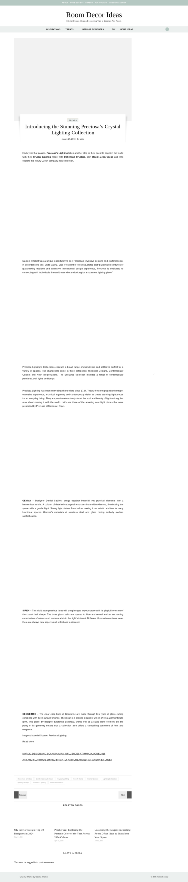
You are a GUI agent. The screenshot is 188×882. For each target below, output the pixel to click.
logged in (31, 862)
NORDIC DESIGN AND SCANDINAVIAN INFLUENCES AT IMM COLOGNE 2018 (63, 754)
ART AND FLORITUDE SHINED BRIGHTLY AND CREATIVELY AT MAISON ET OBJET (67, 760)
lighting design (23, 782)
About (65, 3)
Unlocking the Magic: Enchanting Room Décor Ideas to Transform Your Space (113, 833)
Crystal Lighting (63, 779)
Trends (70, 29)
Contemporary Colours (44, 779)
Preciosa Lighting (39, 782)
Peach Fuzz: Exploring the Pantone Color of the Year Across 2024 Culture (72, 833)
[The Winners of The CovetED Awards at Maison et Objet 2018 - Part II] (125, 794)
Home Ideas (126, 29)
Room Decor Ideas (94, 15)
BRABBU (89, 3)
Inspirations (53, 29)
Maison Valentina (117, 3)
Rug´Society (101, 3)
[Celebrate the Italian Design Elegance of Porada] (20, 794)
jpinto (82, 139)
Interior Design (92, 779)
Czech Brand (78, 779)
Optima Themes (42, 877)
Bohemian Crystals (25, 779)
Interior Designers (93, 29)
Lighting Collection (110, 779)
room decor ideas (56, 782)
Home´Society (77, 3)
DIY (113, 29)
